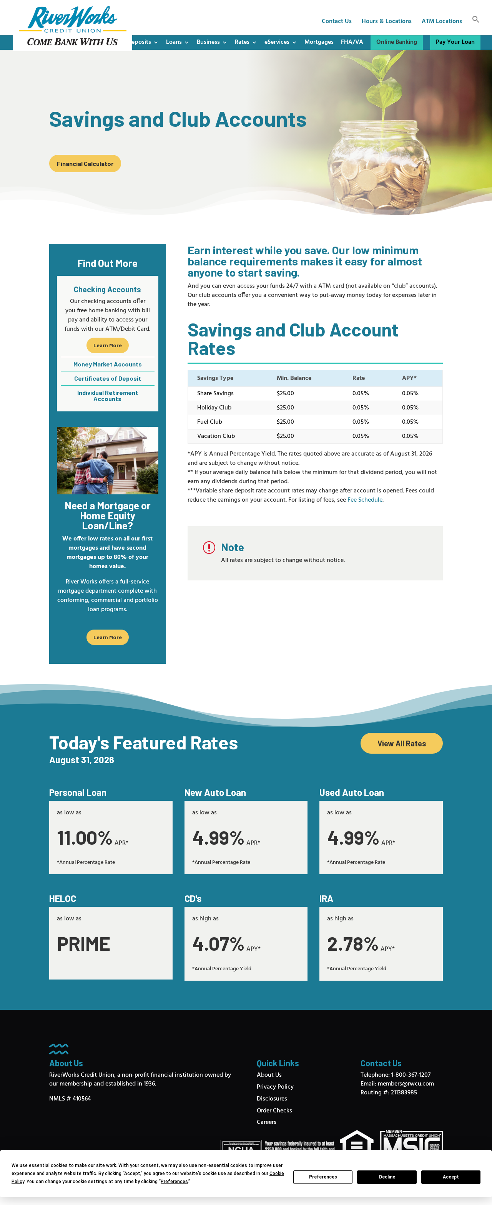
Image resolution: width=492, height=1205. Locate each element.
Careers (266, 1122)
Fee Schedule (364, 500)
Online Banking (396, 42)
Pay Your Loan (455, 42)
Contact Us (337, 23)
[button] (476, 25)
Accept (451, 1177)
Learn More (107, 345)
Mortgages (319, 42)
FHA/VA (352, 42)
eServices (276, 42)
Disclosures (272, 1099)
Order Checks (274, 1111)
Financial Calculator (85, 163)
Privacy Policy (275, 1087)
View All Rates (401, 743)
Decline (387, 1177)
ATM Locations (442, 23)
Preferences (323, 1177)
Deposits (139, 42)
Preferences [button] (174, 1181)
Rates (242, 42)
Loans (174, 42)
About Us (269, 1075)
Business (208, 42)
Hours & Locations (387, 23)
